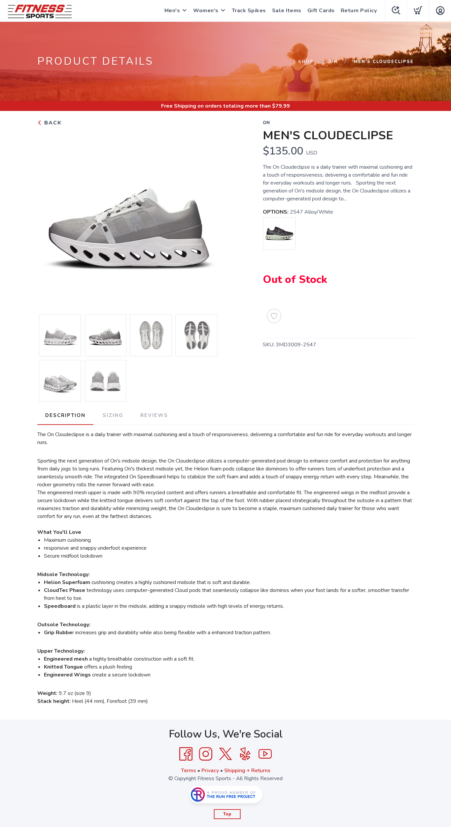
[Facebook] (186, 754)
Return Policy (359, 10)
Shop (306, 62)
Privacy (210, 770)
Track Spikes (249, 10)
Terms (188, 770)
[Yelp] (245, 754)
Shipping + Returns (247, 770)
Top (227, 814)
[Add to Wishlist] (274, 316)
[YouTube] (265, 754)
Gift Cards (321, 10)
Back (52, 122)
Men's (172, 10)
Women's (206, 10)
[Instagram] (206, 754)
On (334, 62)
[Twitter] (225, 754)
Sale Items (286, 10)
